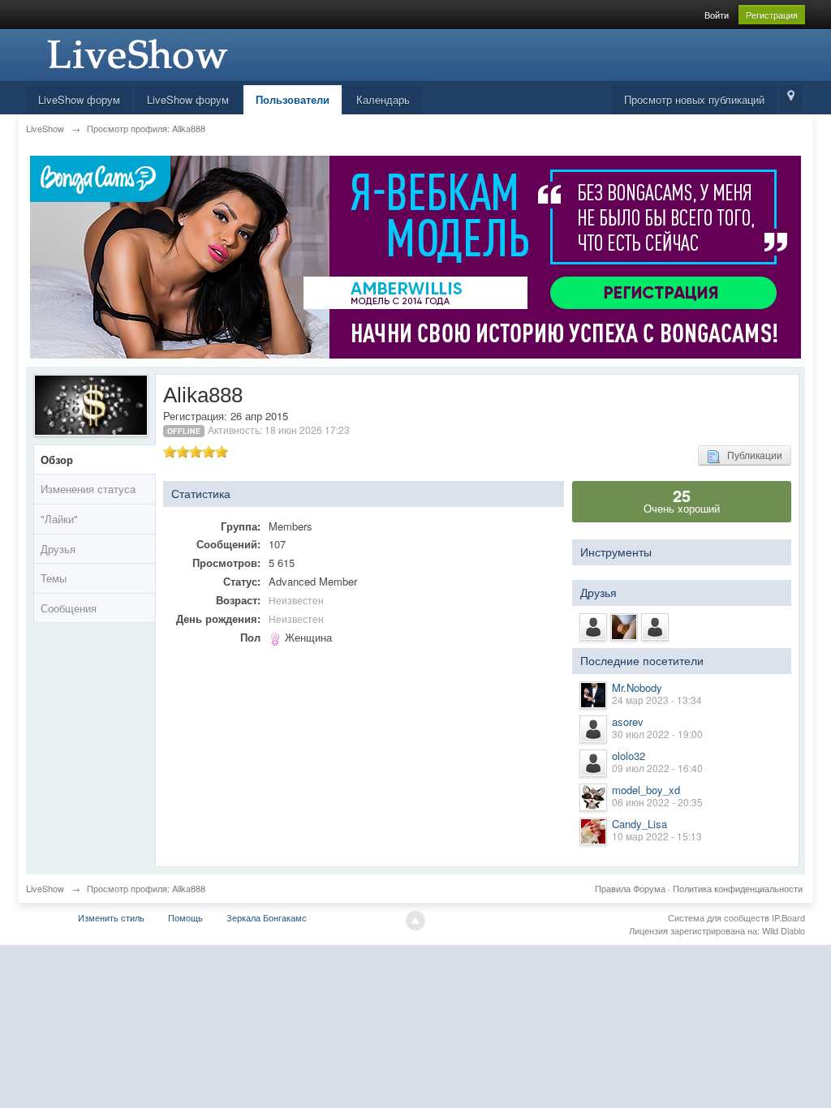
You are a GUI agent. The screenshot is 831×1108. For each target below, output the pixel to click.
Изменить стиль (111, 917)
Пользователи (292, 99)
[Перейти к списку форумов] (135, 53)
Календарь (383, 99)
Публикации (751, 455)
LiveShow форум (79, 99)
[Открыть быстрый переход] (791, 98)
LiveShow (45, 888)
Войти (716, 14)
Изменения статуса (88, 488)
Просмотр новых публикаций (694, 99)
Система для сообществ (718, 917)
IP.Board (788, 917)
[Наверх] (415, 920)
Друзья (58, 548)
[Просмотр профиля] (593, 695)
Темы (54, 578)
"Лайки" (59, 518)
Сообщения (69, 608)
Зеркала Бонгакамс (266, 917)
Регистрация (772, 14)
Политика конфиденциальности (738, 888)
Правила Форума (630, 888)
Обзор (57, 459)
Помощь (185, 917)
